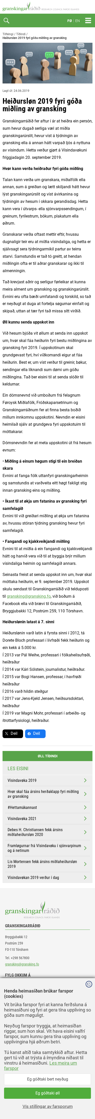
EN (77, 21)
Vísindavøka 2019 (22, 780)
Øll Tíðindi (48, 756)
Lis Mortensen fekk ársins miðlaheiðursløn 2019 (42, 864)
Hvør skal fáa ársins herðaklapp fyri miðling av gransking (43, 794)
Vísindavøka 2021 (22, 818)
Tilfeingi (8, 34)
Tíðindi (21, 34)
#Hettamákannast (22, 807)
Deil (14, 733)
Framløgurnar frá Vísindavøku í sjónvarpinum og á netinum (44, 848)
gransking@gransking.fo (29, 596)
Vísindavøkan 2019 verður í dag (33, 877)
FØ (69, 21)
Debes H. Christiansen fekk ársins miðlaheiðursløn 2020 (35, 832)
